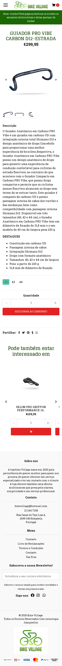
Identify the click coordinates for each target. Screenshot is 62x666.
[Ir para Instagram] (38, 596)
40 (6, 282)
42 (13, 282)
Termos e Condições (31, 548)
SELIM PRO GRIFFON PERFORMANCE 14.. (31, 408)
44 (21, 282)
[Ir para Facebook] (32, 596)
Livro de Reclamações (31, 543)
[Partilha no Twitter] (23, 332)
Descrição (9, 125)
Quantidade (31, 295)
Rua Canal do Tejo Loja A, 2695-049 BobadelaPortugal (31, 518)
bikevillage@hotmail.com (31, 506)
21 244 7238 (31, 510)
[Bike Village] (31, 5)
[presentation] (6, 79)
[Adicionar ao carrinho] (31, 431)
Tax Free (31, 557)
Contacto (31, 539)
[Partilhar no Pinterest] (28, 332)
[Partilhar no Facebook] (19, 332)
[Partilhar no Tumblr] (32, 332)
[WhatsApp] (44, 596)
